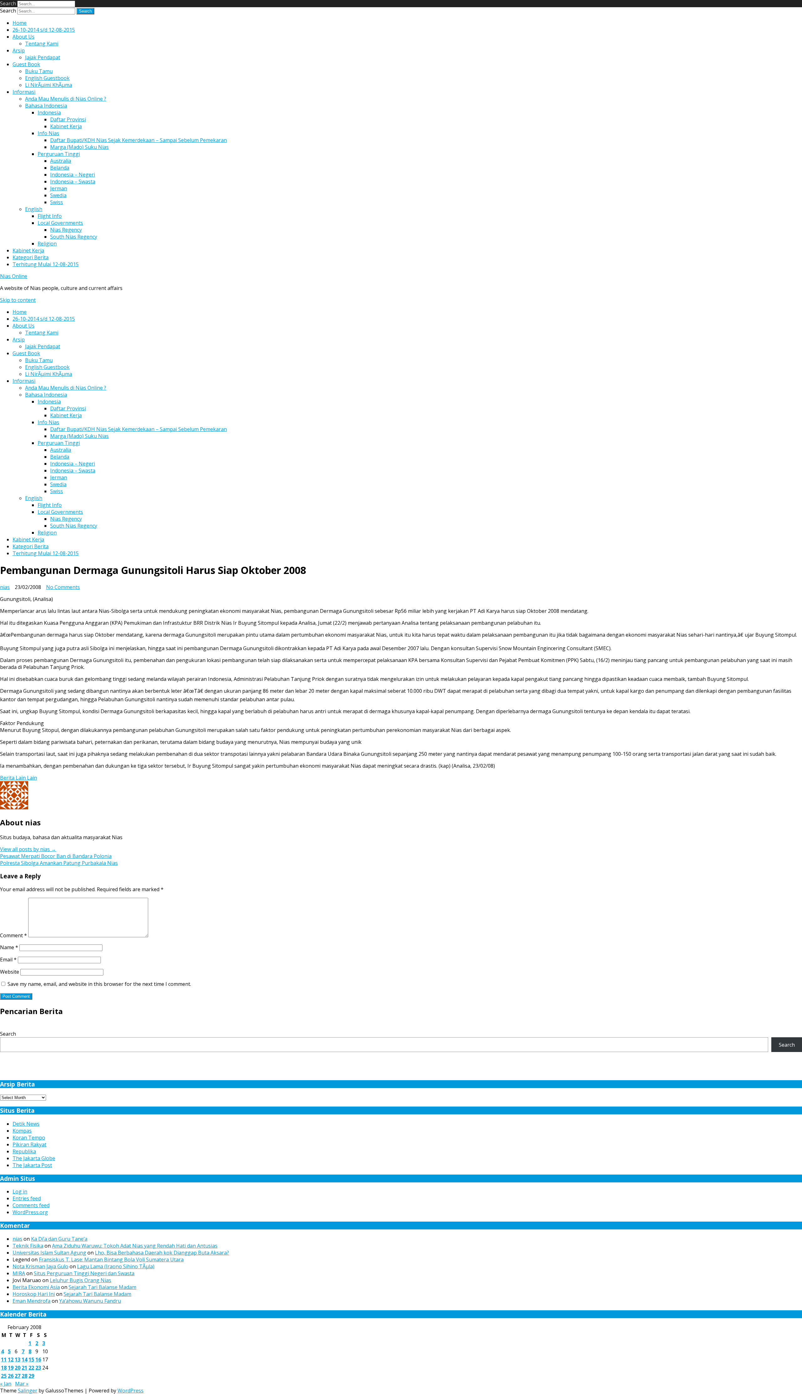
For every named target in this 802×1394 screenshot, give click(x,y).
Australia (60, 160)
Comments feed (31, 1205)
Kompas (22, 1130)
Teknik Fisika (28, 1245)
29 (31, 1375)
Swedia (58, 195)
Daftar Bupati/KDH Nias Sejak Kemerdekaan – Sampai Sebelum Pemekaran (138, 140)
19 (10, 1367)
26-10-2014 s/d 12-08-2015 (44, 29)
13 (17, 1359)
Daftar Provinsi (68, 119)
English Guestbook (47, 78)
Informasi (24, 91)
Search (8, 3)
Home (20, 22)
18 (4, 1367)
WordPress (130, 1390)
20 (17, 1367)
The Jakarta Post (32, 1165)
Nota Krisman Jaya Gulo (40, 1266)
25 (4, 1375)
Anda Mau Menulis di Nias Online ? (65, 98)
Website (9, 971)
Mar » (22, 1383)
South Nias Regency (73, 236)
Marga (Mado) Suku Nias (79, 147)
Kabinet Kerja (66, 126)
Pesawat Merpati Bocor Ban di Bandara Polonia (56, 856)
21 (24, 1367)
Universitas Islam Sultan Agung (49, 1252)
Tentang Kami (41, 43)
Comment (13, 935)
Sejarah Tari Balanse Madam (102, 1287)
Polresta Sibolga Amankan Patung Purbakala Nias (59, 863)
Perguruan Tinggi (59, 153)
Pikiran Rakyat (29, 1144)
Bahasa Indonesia (46, 105)
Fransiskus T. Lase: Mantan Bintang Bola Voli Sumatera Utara (111, 1259)
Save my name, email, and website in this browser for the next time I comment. (99, 984)
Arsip (19, 50)
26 (10, 1375)
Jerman (58, 188)
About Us (23, 36)
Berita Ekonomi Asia (36, 1287)
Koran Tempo (29, 1137)
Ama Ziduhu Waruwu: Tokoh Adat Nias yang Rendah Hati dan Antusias (134, 1245)
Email (8, 959)
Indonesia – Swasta (72, 181)
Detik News (26, 1123)
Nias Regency (66, 229)
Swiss (56, 202)
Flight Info (50, 216)
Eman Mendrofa (31, 1300)
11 (4, 1359)
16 (38, 1359)
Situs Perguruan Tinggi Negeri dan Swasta (84, 1273)
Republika (24, 1151)
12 (10, 1359)
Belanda (59, 167)
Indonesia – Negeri (72, 174)
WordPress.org (30, 1212)
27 (17, 1375)
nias (5, 587)
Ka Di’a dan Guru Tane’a (59, 1238)
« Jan (5, 1383)
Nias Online (13, 276)
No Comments (63, 587)
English (33, 209)
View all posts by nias (28, 849)
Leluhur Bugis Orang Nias (80, 1280)
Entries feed (27, 1198)
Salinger (27, 1390)
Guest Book (26, 64)
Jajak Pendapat (42, 57)
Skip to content (18, 300)
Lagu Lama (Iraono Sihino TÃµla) (115, 1266)
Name (9, 947)
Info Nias (48, 133)
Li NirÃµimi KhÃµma (48, 85)
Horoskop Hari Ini (34, 1294)
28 (24, 1375)
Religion (47, 243)
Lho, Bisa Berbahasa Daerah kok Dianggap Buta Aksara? (162, 1252)
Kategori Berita (31, 257)
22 (31, 1367)
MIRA (19, 1273)
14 (24, 1359)
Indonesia (49, 112)
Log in (20, 1191)
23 (38, 1367)
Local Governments (60, 222)
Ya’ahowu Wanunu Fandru (90, 1300)
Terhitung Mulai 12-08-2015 (46, 264)
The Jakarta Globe (34, 1158)
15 (31, 1359)
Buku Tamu (39, 71)
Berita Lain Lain (18, 777)
